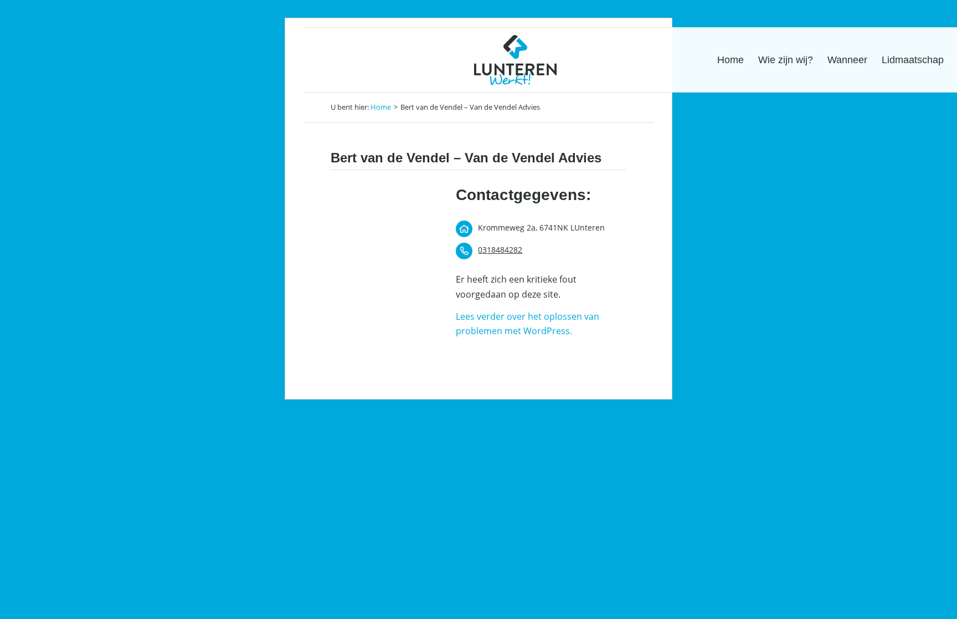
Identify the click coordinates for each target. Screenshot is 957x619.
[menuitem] (730, 60)
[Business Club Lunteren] (515, 60)
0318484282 (500, 249)
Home (381, 107)
